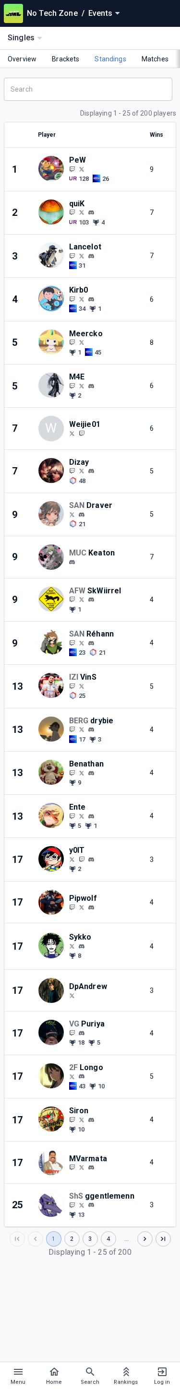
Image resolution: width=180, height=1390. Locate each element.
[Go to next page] (145, 1239)
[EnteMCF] (81, 816)
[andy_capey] (81, 514)
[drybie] (91, 729)
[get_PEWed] (72, 169)
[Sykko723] (72, 946)
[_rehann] (91, 643)
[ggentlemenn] (72, 1205)
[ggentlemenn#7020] (91, 1205)
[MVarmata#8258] (91, 1167)
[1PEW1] (81, 169)
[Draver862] (72, 514)
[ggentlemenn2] (81, 1205)
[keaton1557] (72, 562)
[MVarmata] (72, 1167)
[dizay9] (91, 471)
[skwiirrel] (91, 599)
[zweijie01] (81, 433)
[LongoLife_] (72, 1076)
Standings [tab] (110, 59)
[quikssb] (72, 212)
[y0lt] (91, 859)
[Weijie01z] (72, 433)
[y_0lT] (72, 859)
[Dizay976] (81, 471)
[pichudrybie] (72, 729)
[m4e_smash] (72, 385)
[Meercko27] (72, 342)
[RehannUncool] (72, 643)
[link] (91, 212)
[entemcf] (72, 816)
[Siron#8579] (91, 1120)
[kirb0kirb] (91, 299)
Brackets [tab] (65, 59)
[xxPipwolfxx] (72, 907)
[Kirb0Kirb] (81, 299)
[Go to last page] (163, 1239)
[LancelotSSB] (72, 255)
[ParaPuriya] (72, 1033)
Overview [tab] (22, 59)
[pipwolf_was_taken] (91, 907)
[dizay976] (72, 471)
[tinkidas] (81, 946)
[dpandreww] (72, 995)
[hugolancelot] (91, 256)
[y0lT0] (81, 859)
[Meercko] (81, 342)
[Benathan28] (72, 773)
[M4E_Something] (81, 385)
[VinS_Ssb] (72, 686)
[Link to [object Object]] (53, 169)
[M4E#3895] (91, 386)
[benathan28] (91, 773)
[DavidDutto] (81, 907)
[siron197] (72, 1119)
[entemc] (91, 816)
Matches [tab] (155, 59)
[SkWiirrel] (72, 599)
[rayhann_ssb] (81, 643)
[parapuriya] (81, 1033)
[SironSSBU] (81, 1119)
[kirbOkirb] (72, 299)
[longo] (81, 1076)
